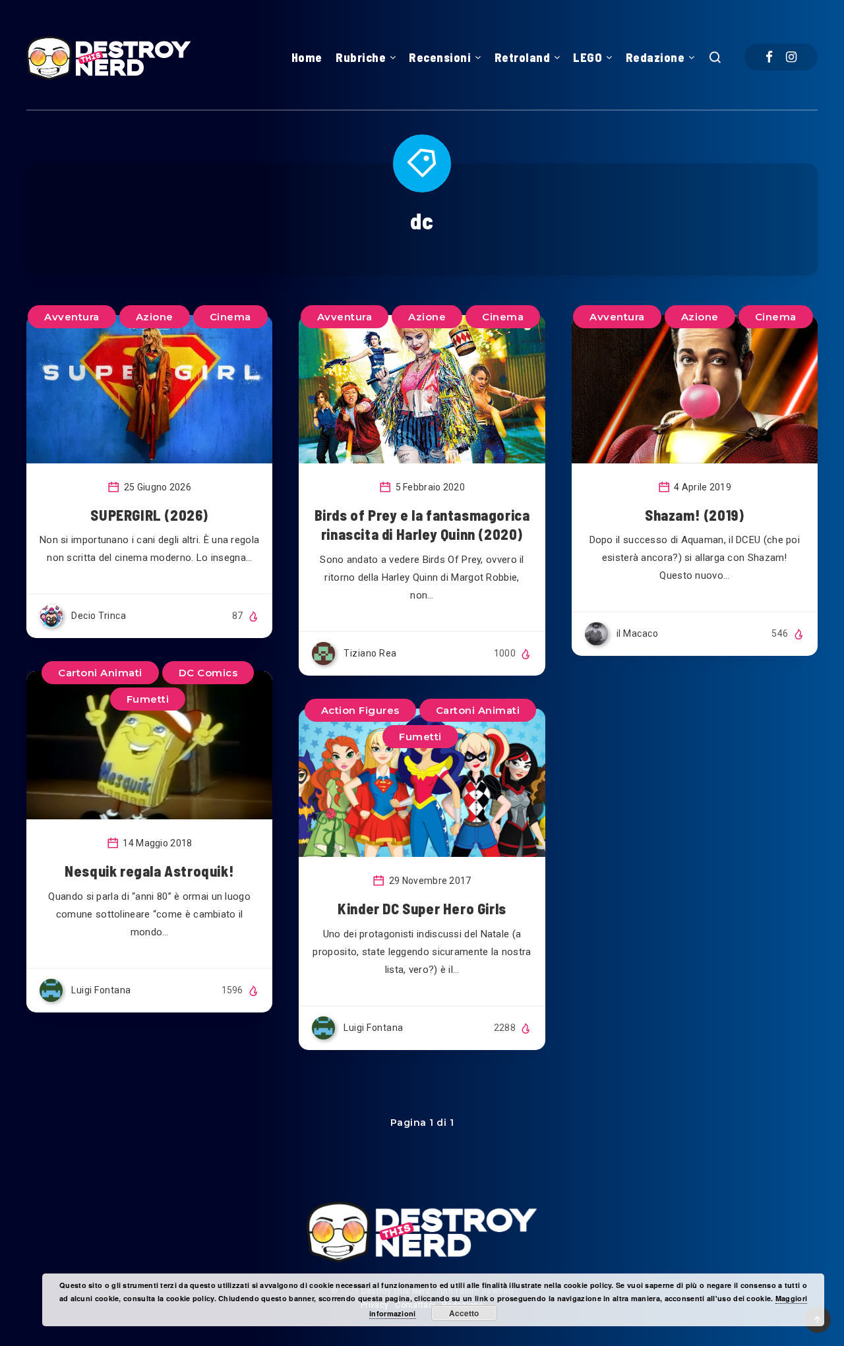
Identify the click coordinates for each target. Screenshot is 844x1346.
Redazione (655, 57)
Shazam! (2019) (694, 514)
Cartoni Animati (100, 672)
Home (306, 57)
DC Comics (208, 672)
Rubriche (361, 57)
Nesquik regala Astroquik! (149, 870)
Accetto (464, 1313)
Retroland (523, 57)
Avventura (72, 316)
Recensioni (440, 57)
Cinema (230, 316)
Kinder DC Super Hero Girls (422, 908)
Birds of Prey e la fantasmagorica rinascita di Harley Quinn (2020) (422, 524)
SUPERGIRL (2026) (149, 514)
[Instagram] (791, 57)
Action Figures (360, 710)
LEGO (587, 57)
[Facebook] (769, 57)
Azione (154, 316)
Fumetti (148, 699)
